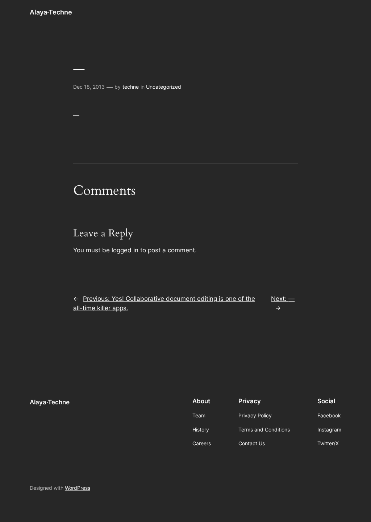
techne (130, 87)
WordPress (77, 488)
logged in (125, 250)
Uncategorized (163, 87)
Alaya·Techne (51, 12)
